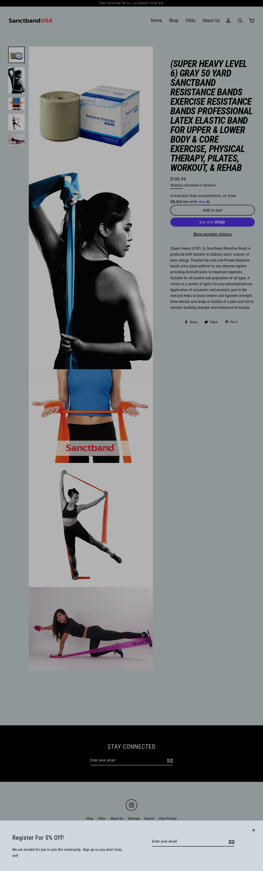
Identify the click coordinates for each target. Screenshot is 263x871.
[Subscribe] (231, 842)
